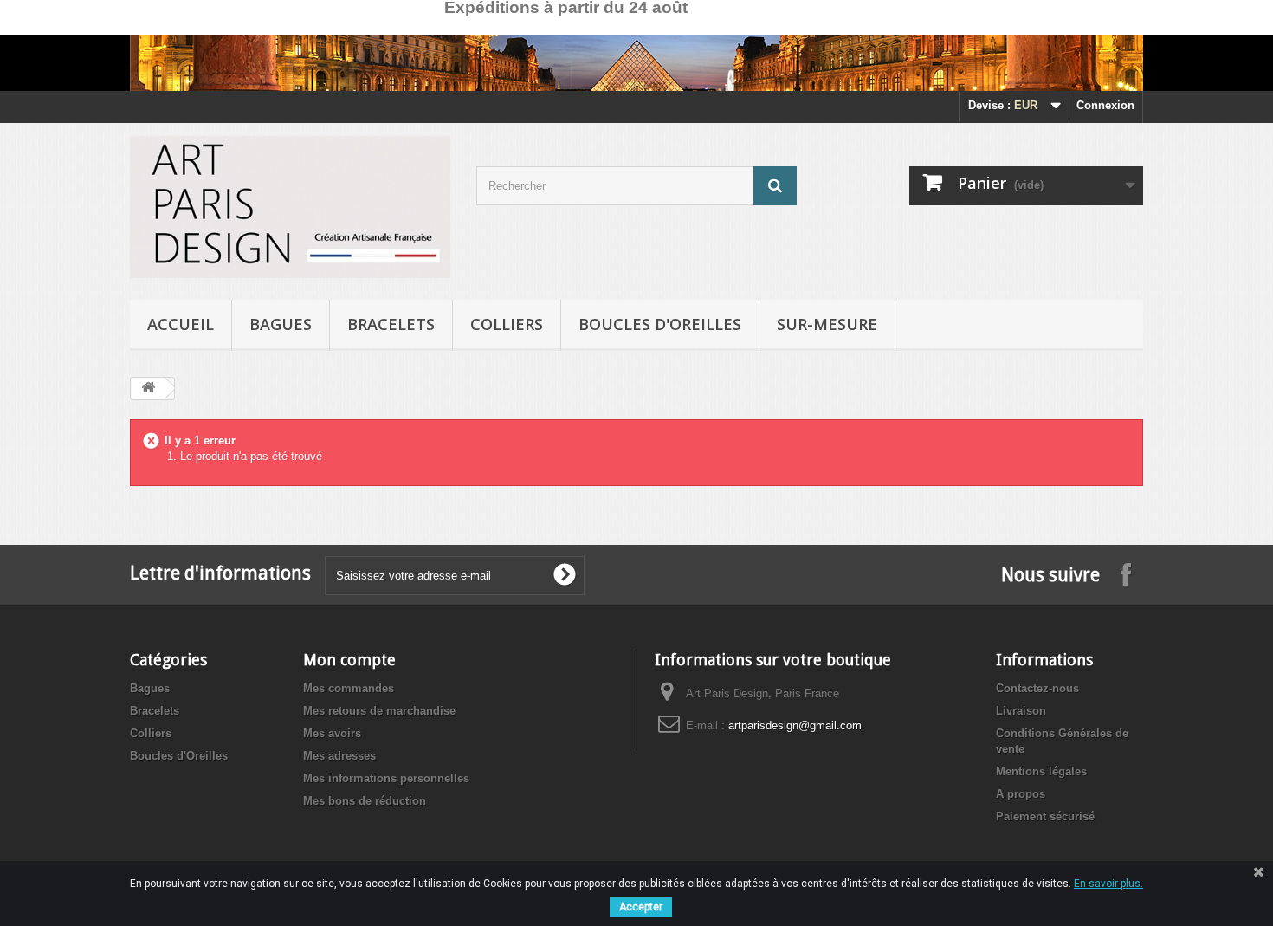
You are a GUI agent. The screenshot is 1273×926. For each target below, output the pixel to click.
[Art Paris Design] (290, 207)
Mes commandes (348, 688)
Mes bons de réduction (364, 800)
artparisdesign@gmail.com (795, 725)
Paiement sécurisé (1045, 816)
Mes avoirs (332, 733)
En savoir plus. (1108, 883)
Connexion (1105, 105)
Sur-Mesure (827, 324)
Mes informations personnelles (386, 778)
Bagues (280, 324)
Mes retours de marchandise (379, 710)
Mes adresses (339, 755)
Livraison (1021, 710)
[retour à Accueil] (148, 388)
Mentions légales (1041, 771)
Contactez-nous (1037, 688)
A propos (1020, 793)
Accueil (180, 324)
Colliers (506, 324)
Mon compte (349, 660)
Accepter (640, 907)
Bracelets (391, 324)
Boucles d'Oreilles (659, 324)
